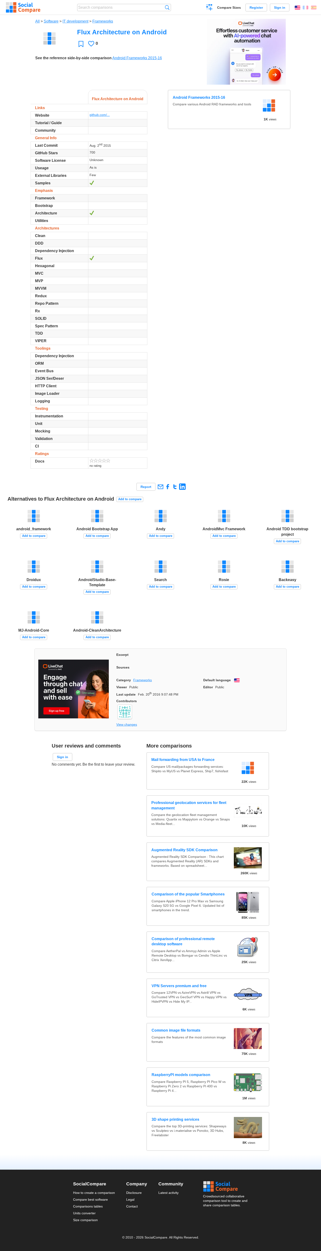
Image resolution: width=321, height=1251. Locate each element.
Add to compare (129, 499)
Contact (132, 1206)
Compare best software (90, 1199)
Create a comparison (209, 8)
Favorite (81, 44)
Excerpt (122, 655)
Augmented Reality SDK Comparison (185, 850)
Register (256, 7)
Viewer (121, 687)
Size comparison (85, 1220)
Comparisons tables (88, 1206)
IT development (75, 21)
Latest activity (168, 1193)
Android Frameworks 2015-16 (137, 58)
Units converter (84, 1213)
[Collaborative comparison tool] (23, 7)
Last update (126, 694)
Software (51, 21)
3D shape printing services (175, 1119)
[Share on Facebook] (167, 486)
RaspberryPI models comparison (181, 1075)
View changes (126, 724)
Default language (217, 680)
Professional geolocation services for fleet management (189, 805)
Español (314, 7)
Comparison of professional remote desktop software (183, 941)
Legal (130, 1199)
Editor (208, 687)
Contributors (126, 701)
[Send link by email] (160, 486)
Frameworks (102, 21)
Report (146, 487)
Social (225, 1186)
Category (123, 680)
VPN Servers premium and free (179, 986)
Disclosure (134, 1193)
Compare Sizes (229, 7)
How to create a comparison (94, 1193)
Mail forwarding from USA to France (183, 760)
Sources (122, 667)
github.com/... (100, 115)
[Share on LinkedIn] (182, 486)
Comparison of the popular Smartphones (188, 894)
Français (305, 7)
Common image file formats (176, 1030)
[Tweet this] (175, 486)
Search (167, 7)
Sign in (279, 7)
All (37, 21)
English (297, 7)
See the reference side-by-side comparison (73, 58)
